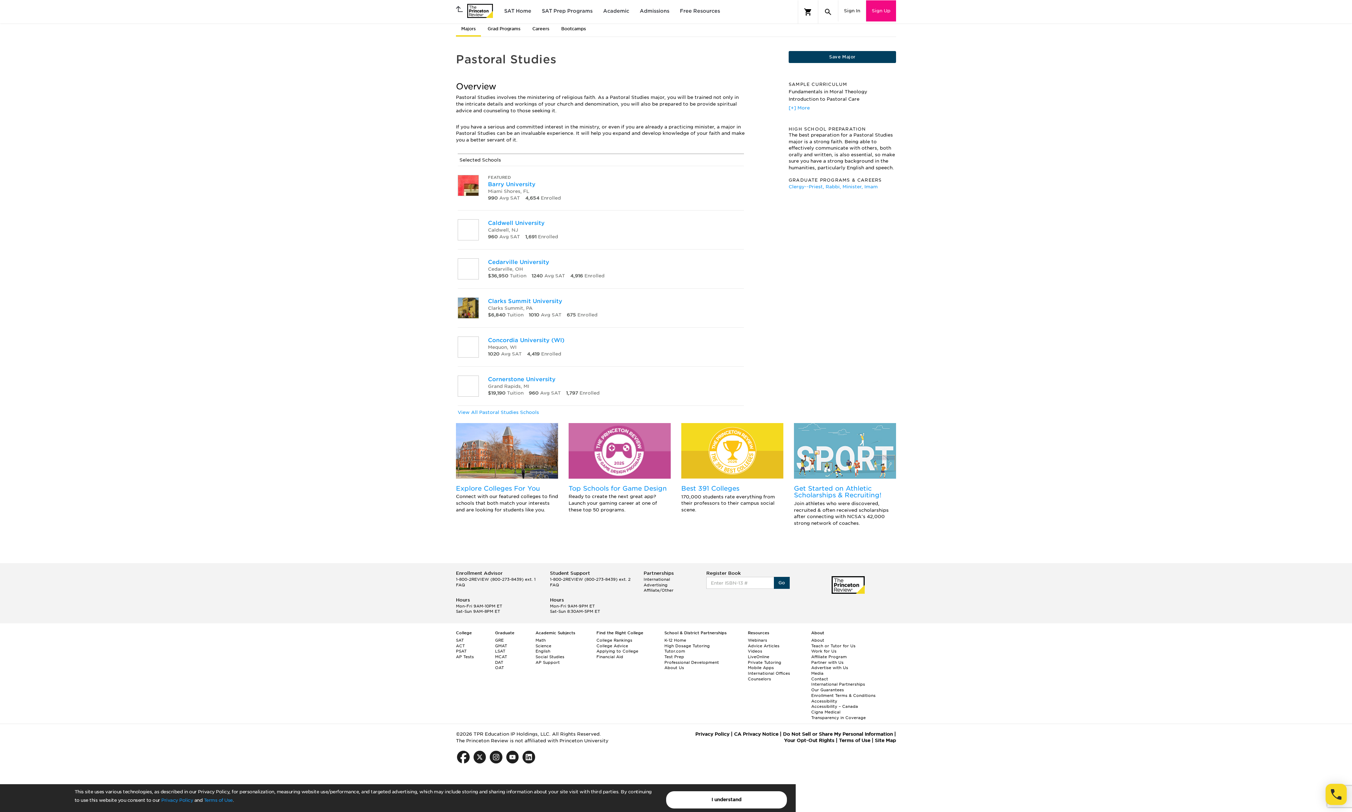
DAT (499, 662)
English (543, 651)
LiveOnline (758, 656)
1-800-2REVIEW (496, 579)
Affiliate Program (829, 656)
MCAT (501, 656)
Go (781, 582)
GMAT (501, 645)
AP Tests (465, 656)
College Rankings (614, 640)
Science (543, 645)
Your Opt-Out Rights (809, 740)
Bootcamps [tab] (573, 28)
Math (541, 640)
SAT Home (517, 11)
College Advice (612, 645)
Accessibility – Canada (834, 706)
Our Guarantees (827, 689)
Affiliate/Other (659, 590)
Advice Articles (764, 645)
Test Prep (674, 656)
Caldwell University (516, 223)
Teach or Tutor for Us (833, 645)
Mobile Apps (761, 667)
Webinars (757, 640)
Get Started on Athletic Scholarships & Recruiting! (837, 492)
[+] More (799, 108)
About (817, 640)
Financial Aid (609, 656)
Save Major (842, 56)
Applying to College (617, 651)
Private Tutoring (764, 662)
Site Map (885, 740)
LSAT (500, 651)
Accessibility (824, 701)
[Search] (828, 12)
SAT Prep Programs (567, 11)
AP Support (548, 662)
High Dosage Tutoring (687, 645)
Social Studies (550, 656)
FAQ (460, 585)
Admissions (654, 11)
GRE (499, 640)
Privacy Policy (177, 800)
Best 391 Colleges (710, 488)
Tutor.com (674, 651)
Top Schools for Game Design (618, 488)
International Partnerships (838, 684)
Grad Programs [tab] (504, 28)
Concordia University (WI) (526, 340)
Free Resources (700, 11)
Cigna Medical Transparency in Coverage (838, 715)
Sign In (852, 10)
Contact (819, 678)
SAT (460, 640)
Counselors (759, 678)
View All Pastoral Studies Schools (498, 412)
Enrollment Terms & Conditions (843, 695)
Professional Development (691, 662)
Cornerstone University (522, 379)
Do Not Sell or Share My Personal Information (838, 734)
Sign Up (881, 10)
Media (817, 673)
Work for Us (824, 651)
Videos (755, 651)
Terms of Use (218, 800)
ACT (460, 645)
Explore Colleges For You (498, 488)
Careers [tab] (540, 28)
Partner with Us (827, 662)
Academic (616, 11)
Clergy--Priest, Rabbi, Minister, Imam (833, 186)
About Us (674, 667)
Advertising (656, 585)
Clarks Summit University (525, 301)
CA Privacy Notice (756, 734)
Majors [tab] (468, 28)
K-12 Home (675, 640)
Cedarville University (518, 262)
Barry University (512, 184)
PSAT (461, 651)
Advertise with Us (829, 667)
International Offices (769, 673)
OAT (499, 667)
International (657, 579)
